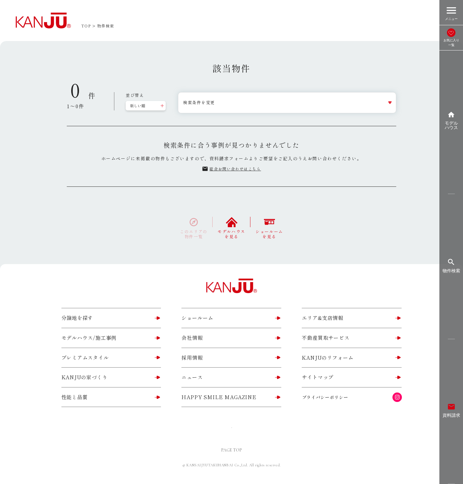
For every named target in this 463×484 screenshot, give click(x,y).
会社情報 (192, 337)
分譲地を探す (77, 318)
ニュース (192, 377)
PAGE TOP (231, 450)
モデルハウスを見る (231, 233)
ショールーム (197, 318)
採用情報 (192, 357)
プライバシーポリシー (325, 397)
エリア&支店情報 (322, 318)
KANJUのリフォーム (327, 357)
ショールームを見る (269, 233)
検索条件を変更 (199, 102)
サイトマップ (318, 377)
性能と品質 (74, 397)
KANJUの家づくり (84, 377)
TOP (86, 25)
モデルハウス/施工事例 (89, 337)
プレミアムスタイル (85, 357)
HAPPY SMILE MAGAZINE (218, 397)
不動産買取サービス (325, 337)
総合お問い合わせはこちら (231, 168)
